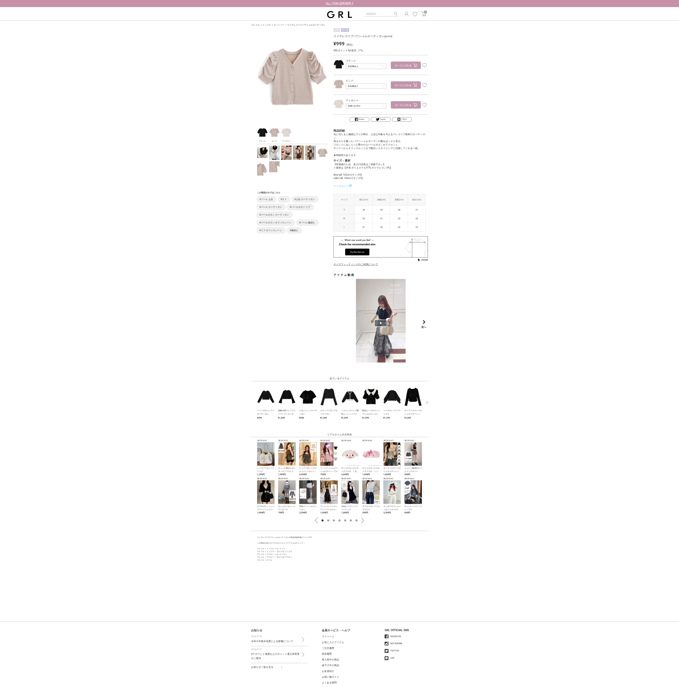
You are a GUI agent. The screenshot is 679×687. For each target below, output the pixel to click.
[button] (427, 402)
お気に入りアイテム (333, 642)
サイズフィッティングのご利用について (355, 264)
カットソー (279, 25)
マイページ (328, 636)
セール (269, 560)
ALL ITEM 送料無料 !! (339, 3)
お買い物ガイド (330, 677)
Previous (316, 520)
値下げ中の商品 (330, 665)
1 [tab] (322, 520)
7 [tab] (356, 520)
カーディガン (281, 554)
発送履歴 (327, 653)
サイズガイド (340, 186)
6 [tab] (351, 520)
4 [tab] (339, 520)
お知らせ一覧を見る (262, 667)
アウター (270, 554)
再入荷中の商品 (330, 659)
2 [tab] (328, 520)
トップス (266, 25)
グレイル (255, 25)
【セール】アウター (284, 557)
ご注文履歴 (328, 648)
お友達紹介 (328, 671)
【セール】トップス (284, 551)
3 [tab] (334, 520)
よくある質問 (329, 682)
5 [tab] (345, 520)
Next (362, 520)
